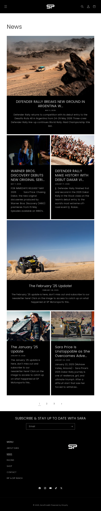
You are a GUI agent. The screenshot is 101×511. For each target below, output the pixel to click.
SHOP (9, 466)
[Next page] (61, 404)
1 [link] (39, 403)
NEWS (9, 454)
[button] (6, 7)
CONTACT (11, 472)
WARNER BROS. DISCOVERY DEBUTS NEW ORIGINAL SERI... (28, 175)
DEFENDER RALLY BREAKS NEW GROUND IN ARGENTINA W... (50, 103)
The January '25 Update (24, 349)
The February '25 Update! (50, 286)
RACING (10, 460)
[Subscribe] (72, 426)
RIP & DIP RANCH (15, 478)
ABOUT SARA (13, 448)
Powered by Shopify (59, 505)
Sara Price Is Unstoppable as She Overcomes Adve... (72, 351)
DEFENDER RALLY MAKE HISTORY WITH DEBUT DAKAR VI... (71, 175)
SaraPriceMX (45, 505)
